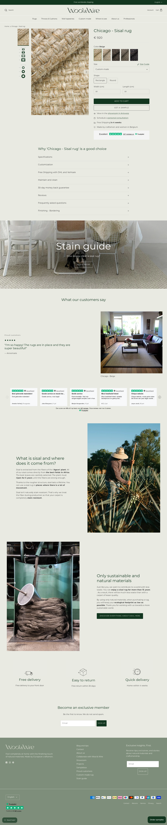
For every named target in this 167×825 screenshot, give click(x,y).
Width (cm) (99, 87)
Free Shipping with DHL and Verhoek (57, 172)
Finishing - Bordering (49, 211)
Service (143, 803)
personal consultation (118, 118)
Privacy (151, 803)
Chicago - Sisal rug (18, 26)
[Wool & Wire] (83, 10)
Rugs (34, 19)
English (157, 2)
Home (7, 26)
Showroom (81, 760)
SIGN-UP (101, 723)
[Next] (86, 71)
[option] (60, 72)
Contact (80, 749)
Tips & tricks (83, 264)
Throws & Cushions (49, 19)
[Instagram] (10, 762)
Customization (45, 165)
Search (158, 803)
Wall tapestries (68, 19)
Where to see (101, 19)
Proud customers (84, 771)
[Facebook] (6, 762)
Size (95, 64)
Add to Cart (121, 101)
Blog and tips (82, 746)
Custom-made (85, 19)
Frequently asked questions (52, 203)
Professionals (129, 19)
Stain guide (81, 779)
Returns (135, 803)
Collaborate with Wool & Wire (89, 757)
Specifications (45, 157)
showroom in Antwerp (118, 114)
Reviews (42, 195)
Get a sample (121, 108)
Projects (80, 764)
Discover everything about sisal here (120, 616)
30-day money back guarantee (53, 188)
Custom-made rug (84, 775)
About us (115, 19)
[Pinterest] (13, 762)
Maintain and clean (47, 180)
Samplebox (81, 768)
